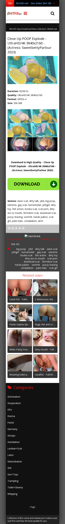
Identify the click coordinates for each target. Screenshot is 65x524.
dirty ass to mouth (35, 258)
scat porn (52, 258)
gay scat (41, 252)
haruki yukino (22, 264)
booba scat (26, 255)
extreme (53, 252)
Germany (12, 429)
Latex (11, 455)
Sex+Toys (13, 474)
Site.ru (14, 13)
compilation (27, 267)
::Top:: (32, 507)
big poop (21, 249)
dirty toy (53, 255)
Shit (10, 468)
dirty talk (39, 249)
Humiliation (14, 442)
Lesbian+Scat (15, 448)
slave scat (52, 249)
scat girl (53, 267)
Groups (11, 435)
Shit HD (15, 244)
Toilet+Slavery (15, 487)
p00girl (15, 252)
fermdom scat (50, 261)
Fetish (11, 422)
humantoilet (28, 252)
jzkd (30, 249)
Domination (14, 396)
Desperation (14, 403)
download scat (32, 261)
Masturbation (15, 461)
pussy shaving (50, 264)
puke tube (41, 267)
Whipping (12, 493)
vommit (36, 264)
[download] (33, 184)
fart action (40, 255)
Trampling (13, 480)
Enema (11, 416)
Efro (10, 409)
